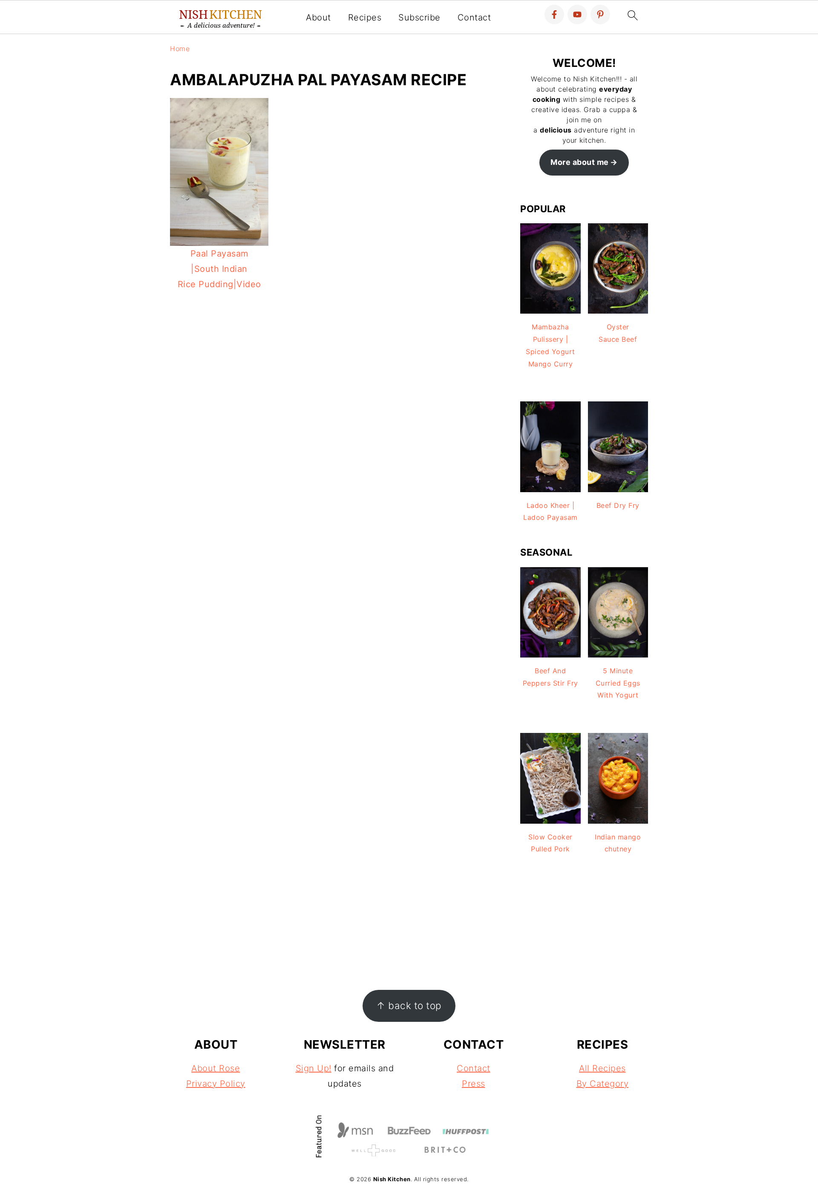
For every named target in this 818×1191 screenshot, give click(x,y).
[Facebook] (554, 14)
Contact (474, 17)
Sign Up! (313, 1068)
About (318, 17)
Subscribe (419, 17)
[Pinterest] (600, 14)
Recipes (365, 17)
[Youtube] (577, 14)
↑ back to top (409, 1005)
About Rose (215, 1068)
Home (180, 48)
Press (473, 1084)
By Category (602, 1084)
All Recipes (602, 1068)
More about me (579, 162)
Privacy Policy (215, 1084)
